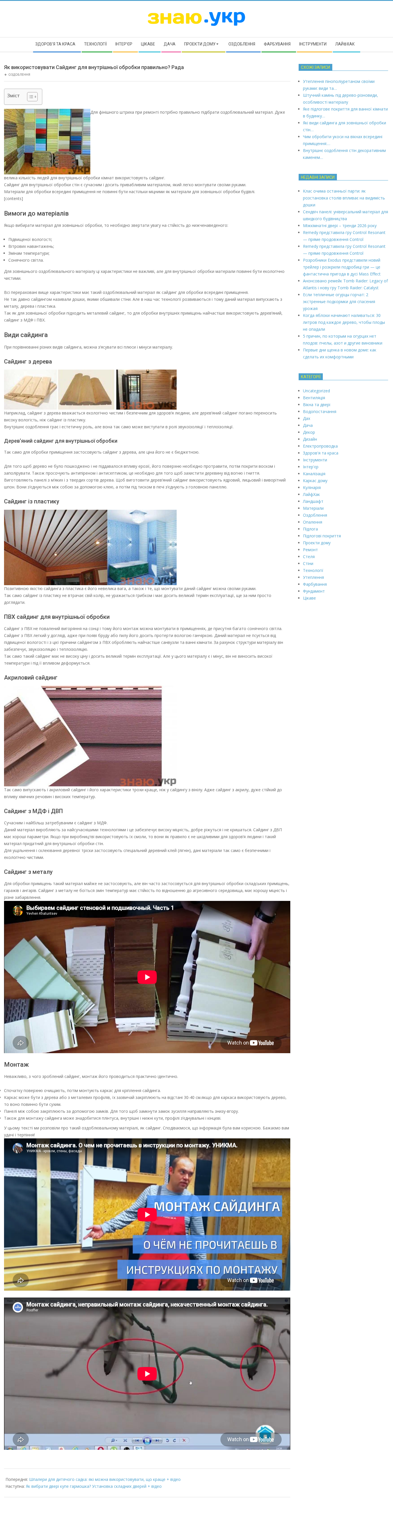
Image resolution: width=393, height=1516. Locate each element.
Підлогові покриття (322, 536)
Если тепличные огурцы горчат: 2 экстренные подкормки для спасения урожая (339, 301)
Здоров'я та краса (320, 453)
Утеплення (313, 577)
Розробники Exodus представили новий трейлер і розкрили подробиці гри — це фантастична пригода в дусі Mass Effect (342, 267)
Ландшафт (313, 501)
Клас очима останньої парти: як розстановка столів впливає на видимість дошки (344, 198)
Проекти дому (317, 542)
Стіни (308, 563)
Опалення (312, 522)
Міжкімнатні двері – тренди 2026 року (340, 225)
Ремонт (310, 549)
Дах (306, 418)
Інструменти (315, 460)
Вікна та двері (316, 404)
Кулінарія (312, 487)
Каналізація (314, 473)
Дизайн (310, 439)
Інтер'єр (310, 466)
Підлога (310, 529)
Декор (309, 432)
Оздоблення (19, 74)
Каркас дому (315, 480)
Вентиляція (314, 397)
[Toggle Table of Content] (29, 97)
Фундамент (314, 591)
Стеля (309, 556)
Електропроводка (320, 446)
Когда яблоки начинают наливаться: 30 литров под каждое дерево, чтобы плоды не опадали (344, 322)
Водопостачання (319, 411)
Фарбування (315, 584)
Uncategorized (316, 390)
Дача (308, 425)
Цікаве (309, 598)
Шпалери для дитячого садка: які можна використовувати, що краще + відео (105, 1479)
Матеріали (313, 508)
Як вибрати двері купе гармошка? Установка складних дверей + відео (94, 1486)
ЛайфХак (311, 494)
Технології (313, 570)
